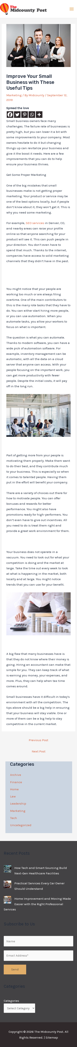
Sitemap (52, 1037)
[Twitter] (17, 114)
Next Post (38, 751)
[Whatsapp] (32, 114)
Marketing (14, 95)
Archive (15, 775)
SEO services (35, 223)
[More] (39, 114)
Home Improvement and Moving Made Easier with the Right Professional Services (37, 904)
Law (13, 796)
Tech (13, 818)
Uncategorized (20, 825)
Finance (16, 782)
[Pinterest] (24, 114)
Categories (11, 1001)
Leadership (18, 803)
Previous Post (38, 740)
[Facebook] (10, 114)
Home (14, 789)
